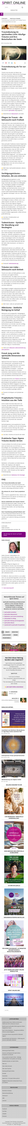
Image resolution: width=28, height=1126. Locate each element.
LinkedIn (4, 1113)
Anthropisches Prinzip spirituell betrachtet (13, 755)
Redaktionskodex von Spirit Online (10, 1061)
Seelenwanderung (13, 263)
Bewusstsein (15, 113)
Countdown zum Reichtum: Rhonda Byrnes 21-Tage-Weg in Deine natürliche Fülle (13, 730)
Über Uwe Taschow (6, 1068)
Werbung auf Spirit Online (8, 1050)
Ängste (7, 632)
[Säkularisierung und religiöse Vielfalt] (13, 768)
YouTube (4, 1111)
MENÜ (2, 14)
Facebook (4, 1109)
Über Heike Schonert (7, 1066)
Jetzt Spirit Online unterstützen (14, 687)
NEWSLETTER (14, 10)
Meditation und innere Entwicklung (13, 616)
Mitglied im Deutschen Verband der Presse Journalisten (12, 1081)
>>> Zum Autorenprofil (8, 588)
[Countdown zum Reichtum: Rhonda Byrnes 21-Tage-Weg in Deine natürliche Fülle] (13, 719)
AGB (3, 1098)
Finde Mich (4, 1076)
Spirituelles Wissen (9, 622)
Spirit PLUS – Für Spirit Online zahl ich (11, 1078)
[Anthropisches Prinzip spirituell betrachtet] (13, 744)
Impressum (5, 1095)
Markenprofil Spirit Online (8, 1071)
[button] (3, 63)
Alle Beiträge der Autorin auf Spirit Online (13, 534)
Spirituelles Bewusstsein (10, 614)
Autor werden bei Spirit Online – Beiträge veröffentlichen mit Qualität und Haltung (11, 1057)
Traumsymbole (6, 638)
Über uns (4, 1063)
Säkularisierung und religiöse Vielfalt (11, 779)
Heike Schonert (7, 635)
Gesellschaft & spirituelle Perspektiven (14, 625)
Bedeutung (15, 632)
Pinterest (4, 1116)
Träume (17, 378)
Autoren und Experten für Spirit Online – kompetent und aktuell (11, 1053)
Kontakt (4, 1073)
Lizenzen (4, 1100)
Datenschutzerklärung (7, 1093)
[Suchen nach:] (14, 1010)
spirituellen (12, 110)
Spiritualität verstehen (10, 612)
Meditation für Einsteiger (18, 475)
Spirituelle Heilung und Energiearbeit (14, 620)
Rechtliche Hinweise (7, 1090)
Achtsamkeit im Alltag (10, 618)
